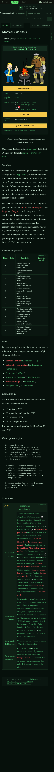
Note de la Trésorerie (26, 103)
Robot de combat (36, 576)
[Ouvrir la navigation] (4, 7)
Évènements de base (10, 554)
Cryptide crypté (39, 599)
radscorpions (37, 207)
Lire (27, 25)
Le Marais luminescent (34, 554)
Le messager (23, 557)
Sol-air (29, 579)
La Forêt (20, 373)
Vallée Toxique (32, 377)
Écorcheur (10, 373)
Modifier (35, 25)
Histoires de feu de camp (27, 608)
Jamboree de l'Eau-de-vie (35, 545)
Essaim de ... (38, 538)
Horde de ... (22, 541)
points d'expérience (27, 109)
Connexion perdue (24, 640)
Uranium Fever (29, 636)
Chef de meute (39, 526)
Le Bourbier (29, 381)
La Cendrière (26, 385)
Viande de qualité (26, 105)
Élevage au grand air (31, 605)
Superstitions (38, 579)
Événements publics (10, 618)
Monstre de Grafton (15, 377)
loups (4, 211)
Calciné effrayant (24, 648)
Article (5, 25)
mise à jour (27, 152)
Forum (5, 2)
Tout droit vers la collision (27, 588)
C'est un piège (35, 523)
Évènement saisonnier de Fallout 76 (20, 682)
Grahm (17, 97)
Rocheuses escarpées (32, 360)
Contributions (34, 13)
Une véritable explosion (27, 644)
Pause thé (32, 624)
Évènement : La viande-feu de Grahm (19, 130)
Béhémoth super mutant (17, 364)
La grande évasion (34, 611)
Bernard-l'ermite (13, 360)
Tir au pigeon (37, 582)
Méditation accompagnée (28, 621)
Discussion (20, 13)
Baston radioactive (24, 599)
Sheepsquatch (12, 385)
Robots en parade (39, 640)
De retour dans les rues (32, 535)
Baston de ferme (33, 516)
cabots (24, 207)
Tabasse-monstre (24, 582)
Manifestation (35, 557)
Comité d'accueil (24, 529)
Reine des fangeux (14, 381)
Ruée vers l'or (30, 627)
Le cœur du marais (38, 617)
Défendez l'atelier (24, 538)
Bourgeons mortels (24, 520)
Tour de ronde (37, 585)
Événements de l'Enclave (10, 642)
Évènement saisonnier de (25, 47)
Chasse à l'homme (24, 526)
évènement (32, 148)
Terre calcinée (31, 630)
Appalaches (22, 174)
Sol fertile (21, 579)
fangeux (16, 211)
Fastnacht (36, 654)
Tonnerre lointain (24, 585)
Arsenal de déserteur (25, 513)
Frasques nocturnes (24, 657)
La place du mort (31, 551)
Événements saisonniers (10, 658)
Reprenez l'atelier (32, 573)
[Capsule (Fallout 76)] (19, 107)
